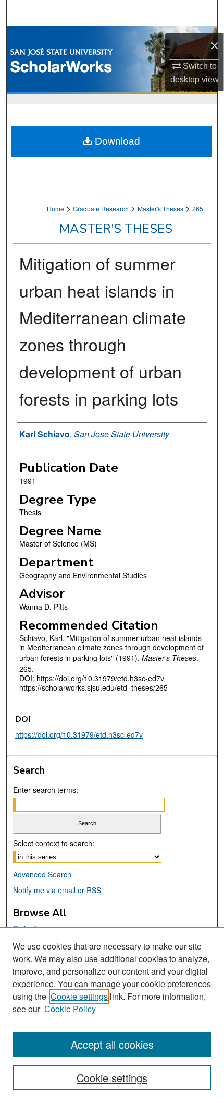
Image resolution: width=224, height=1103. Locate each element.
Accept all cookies (112, 1044)
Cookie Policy (70, 1009)
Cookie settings (79, 996)
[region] (112, 1015)
